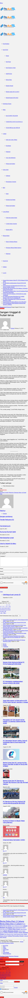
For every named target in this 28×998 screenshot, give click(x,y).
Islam (7, 193)
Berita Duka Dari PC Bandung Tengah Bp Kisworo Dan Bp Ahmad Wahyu (15, 782)
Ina (3, 897)
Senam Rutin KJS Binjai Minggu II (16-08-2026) (14, 302)
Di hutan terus (3, 489)
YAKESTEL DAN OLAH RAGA (14, 121)
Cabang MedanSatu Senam (8, 934)
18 (0, 609)
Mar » (4, 613)
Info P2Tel (5, 49)
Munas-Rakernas (7, 953)
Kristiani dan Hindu (10, 199)
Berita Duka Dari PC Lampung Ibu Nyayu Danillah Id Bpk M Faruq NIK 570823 (15, 764)
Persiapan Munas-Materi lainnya (13, 247)
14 (5, 608)
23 (8, 609)
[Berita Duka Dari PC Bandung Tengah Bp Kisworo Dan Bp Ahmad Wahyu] (6, 777)
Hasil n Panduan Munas (11, 241)
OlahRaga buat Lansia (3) (11, 594)
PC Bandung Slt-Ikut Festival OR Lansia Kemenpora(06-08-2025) (14, 802)
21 (5, 609)
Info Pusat (8, 61)
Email (1, 571)
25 (0, 611)
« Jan (1, 613)
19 (2, 609)
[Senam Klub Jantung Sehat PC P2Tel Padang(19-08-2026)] (11, 659)
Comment (3, 556)
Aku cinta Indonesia (10, 157)
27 (3, 611)
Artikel (4, 133)
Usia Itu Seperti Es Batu (8, 543)
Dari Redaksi (6, 43)
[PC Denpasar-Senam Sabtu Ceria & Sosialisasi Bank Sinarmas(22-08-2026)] (11, 737)
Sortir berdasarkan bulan (5, 615)
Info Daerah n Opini (11, 67)
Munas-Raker (6, 235)
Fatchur (12, 328)
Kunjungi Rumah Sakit (8, 532)
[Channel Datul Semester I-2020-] (11, 836)
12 (2, 608)
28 (5, 611)
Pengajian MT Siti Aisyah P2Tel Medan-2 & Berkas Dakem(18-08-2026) (14, 721)
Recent (4, 644)
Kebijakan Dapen (7, 103)
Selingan (8, 175)
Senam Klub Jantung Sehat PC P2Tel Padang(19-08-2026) (13, 663)
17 (9, 608)
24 (9, 609)
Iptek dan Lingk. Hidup (11, 139)
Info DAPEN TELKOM (12, 115)
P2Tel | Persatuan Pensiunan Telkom (11, 942)
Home (7, 55)
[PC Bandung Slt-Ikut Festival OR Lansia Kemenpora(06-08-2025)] (11, 798)
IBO (4, 187)
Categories (2, 940)
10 (9, 606)
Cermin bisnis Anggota (11, 223)
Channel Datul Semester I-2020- (14, 840)
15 (6, 608)
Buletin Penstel (9, 85)
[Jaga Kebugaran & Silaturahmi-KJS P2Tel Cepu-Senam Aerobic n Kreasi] (11, 697)
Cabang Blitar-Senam (14, 929)
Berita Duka (9, 79)
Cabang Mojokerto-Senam (18, 934)
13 (3, 608)
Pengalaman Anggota (11, 181)
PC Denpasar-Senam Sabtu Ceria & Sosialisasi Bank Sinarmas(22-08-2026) (15, 742)
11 (0, 608)
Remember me (5, 989)
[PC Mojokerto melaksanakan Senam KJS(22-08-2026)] (11, 678)
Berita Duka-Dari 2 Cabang (12, 921)
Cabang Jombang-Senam (10, 932)
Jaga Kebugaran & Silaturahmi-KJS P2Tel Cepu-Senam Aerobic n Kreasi (15, 701)
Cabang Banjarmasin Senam (19, 927)
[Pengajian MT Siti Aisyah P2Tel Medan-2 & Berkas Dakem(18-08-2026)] (11, 716)
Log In (2, 997)
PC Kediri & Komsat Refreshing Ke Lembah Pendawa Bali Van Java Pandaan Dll (13, 297)
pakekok (5, 874)
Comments (5, 646)
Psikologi (8, 151)
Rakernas (8, 253)
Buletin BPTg (9, 229)
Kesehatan (8, 145)
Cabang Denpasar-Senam (10, 931)
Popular (5, 645)
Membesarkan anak (7, 538)
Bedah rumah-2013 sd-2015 (12, 91)
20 (3, 609)
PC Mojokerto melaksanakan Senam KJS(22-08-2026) (13, 682)
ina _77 (4, 851)
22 (6, 609)
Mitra (4, 109)
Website (2, 574)
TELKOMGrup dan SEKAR (13, 127)
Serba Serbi (5, 169)
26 (2, 611)
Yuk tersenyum (5, 526)
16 (8, 608)
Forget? (16, 987)
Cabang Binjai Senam (3, 929)
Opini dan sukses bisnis (11, 217)
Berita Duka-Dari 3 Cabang (11, 924)
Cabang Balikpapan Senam (17, 925)
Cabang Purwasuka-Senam (15, 936)
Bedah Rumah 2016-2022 (12, 97)
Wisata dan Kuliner (10, 163)
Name (1, 568)
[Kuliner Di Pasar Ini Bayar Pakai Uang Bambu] (11, 817)
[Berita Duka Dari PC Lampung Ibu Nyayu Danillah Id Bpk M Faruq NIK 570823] (11, 759)
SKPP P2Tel (9, 73)
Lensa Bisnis (6, 211)
